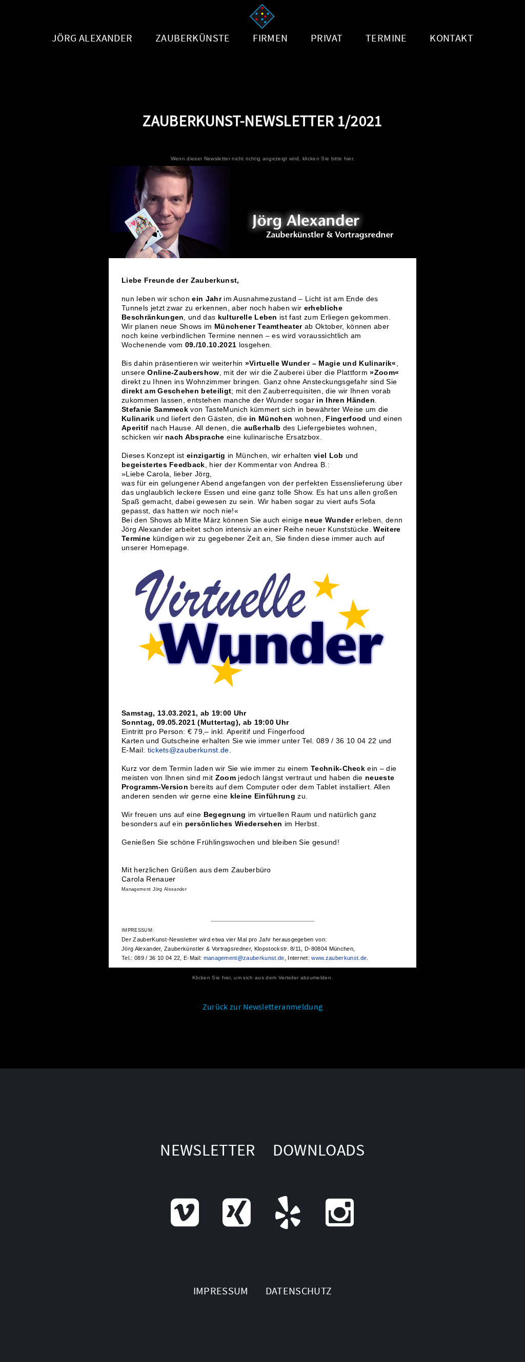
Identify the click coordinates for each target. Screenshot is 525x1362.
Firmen (270, 37)
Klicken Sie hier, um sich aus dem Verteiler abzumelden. (262, 977)
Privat (326, 37)
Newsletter (207, 1150)
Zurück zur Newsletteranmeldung (263, 1006)
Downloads (319, 1150)
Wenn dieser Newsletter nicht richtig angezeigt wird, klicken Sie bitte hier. (262, 158)
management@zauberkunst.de (244, 958)
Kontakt (451, 37)
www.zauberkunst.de (339, 958)
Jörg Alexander (92, 37)
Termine (386, 37)
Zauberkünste (192, 37)
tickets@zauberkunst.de (188, 750)
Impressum (221, 1290)
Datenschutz (299, 1290)
